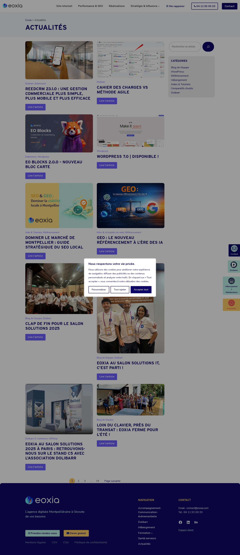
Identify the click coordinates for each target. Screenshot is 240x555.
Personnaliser (99, 289)
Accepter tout (141, 289)
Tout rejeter (120, 289)
